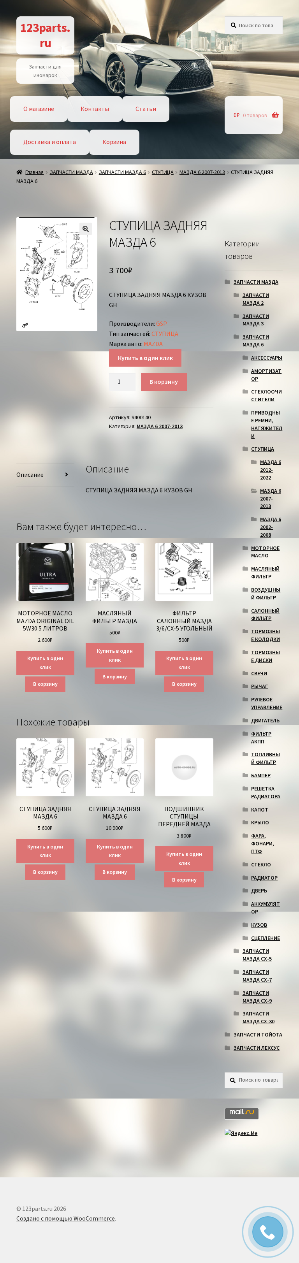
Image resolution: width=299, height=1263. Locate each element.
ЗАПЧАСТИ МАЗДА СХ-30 (258, 1017)
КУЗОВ (259, 924)
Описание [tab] (30, 474)
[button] (85, 229)
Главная (34, 172)
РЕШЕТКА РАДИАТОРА (265, 792)
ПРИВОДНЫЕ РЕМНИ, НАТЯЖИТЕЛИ (266, 424)
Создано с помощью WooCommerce (65, 1218)
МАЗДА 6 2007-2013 (202, 172)
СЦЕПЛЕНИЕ (265, 938)
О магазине (38, 108)
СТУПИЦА (163, 172)
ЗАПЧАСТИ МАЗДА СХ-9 (257, 996)
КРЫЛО (260, 822)
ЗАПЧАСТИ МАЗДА (71, 172)
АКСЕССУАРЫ (266, 357)
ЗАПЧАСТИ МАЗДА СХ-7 (257, 975)
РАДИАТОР (264, 877)
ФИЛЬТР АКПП (261, 737)
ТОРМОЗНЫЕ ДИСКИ (265, 656)
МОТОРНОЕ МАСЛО (265, 552)
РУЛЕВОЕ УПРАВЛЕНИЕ (266, 703)
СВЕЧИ (259, 673)
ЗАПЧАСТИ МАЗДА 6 (122, 172)
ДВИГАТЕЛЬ (265, 720)
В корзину (164, 381)
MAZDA (153, 344)
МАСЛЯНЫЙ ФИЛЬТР (265, 572)
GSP (161, 323)
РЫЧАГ (259, 686)
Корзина (114, 142)
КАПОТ (259, 809)
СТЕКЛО (261, 864)
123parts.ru (45, 35)
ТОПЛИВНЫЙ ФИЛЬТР (265, 758)
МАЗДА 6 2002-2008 (270, 527)
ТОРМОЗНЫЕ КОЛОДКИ (265, 635)
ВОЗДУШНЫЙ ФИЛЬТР (265, 593)
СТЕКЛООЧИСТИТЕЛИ (266, 395)
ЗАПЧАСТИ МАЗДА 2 (256, 299)
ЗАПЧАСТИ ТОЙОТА (258, 1034)
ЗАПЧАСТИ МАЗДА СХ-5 (257, 954)
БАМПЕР (261, 775)
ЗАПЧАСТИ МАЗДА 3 (256, 320)
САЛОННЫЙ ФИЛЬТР (265, 614)
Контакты (95, 108)
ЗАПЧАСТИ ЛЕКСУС (257, 1047)
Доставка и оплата (49, 142)
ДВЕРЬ (259, 890)
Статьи (145, 108)
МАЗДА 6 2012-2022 (270, 469)
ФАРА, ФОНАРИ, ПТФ (262, 843)
